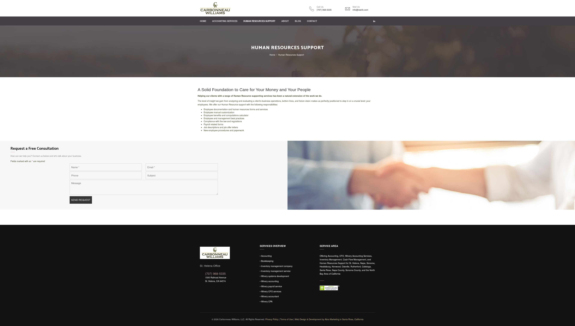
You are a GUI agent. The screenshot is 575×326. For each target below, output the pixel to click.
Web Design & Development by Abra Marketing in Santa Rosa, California (329, 319)
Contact (312, 20)
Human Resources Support (259, 20)
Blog (298, 20)
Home (203, 20)
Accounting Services (224, 20)
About (285, 20)
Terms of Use (286, 319)
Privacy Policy (271, 319)
